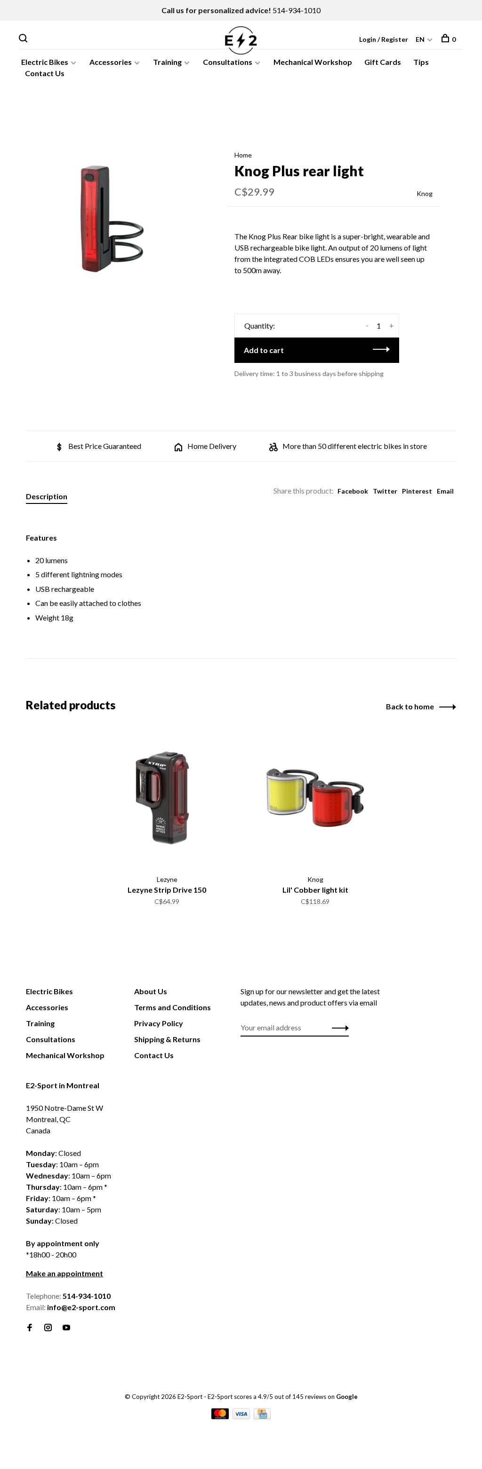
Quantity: (259, 325)
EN (420, 39)
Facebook (352, 491)
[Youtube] (66, 1327)
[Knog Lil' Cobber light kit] (315, 798)
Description (46, 496)
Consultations (227, 61)
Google (347, 1396)
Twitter (385, 491)
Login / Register (383, 39)
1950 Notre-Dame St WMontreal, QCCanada (64, 1119)
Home (243, 155)
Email (445, 491)
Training (167, 61)
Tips (421, 61)
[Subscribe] (338, 1027)
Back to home (410, 706)
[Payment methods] (220, 1416)
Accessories (110, 61)
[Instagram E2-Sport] (48, 1327)
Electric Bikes (44, 61)
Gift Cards (382, 61)
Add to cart (264, 350)
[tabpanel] (111, 219)
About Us (150, 991)
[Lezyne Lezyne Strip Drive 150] (167, 798)
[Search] (24, 39)
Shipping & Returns (167, 1039)
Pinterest (417, 491)
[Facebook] (29, 1327)
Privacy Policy (158, 1023)
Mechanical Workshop (312, 61)
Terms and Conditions (172, 1007)
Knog (425, 193)
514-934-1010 (297, 10)
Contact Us (44, 73)
